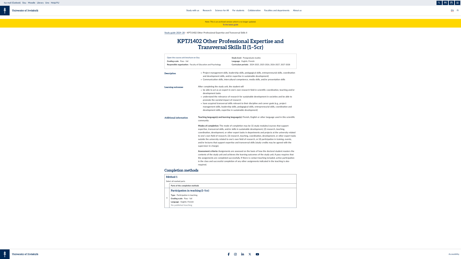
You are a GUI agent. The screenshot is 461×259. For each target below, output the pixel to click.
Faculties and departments (276, 10)
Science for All (222, 10)
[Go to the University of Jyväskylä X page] (250, 254)
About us (297, 10)
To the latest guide (230, 25)
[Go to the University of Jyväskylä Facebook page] (229, 254)
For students (238, 10)
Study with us (192, 10)
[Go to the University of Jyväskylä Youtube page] (257, 254)
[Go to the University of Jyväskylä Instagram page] (235, 254)
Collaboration (254, 10)
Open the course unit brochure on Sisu (183, 58)
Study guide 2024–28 (174, 33)
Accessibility (454, 254)
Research (207, 10)
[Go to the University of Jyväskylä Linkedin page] (242, 254)
